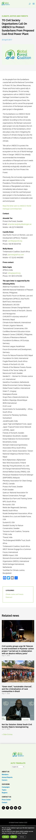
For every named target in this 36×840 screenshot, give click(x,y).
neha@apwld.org (14, 273)
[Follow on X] (3, 807)
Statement (9, 597)
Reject (13, 837)
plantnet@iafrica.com (16, 255)
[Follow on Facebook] (7, 807)
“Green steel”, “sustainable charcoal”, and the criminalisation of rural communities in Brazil (17, 688)
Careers (4, 780)
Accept (5, 837)
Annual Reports (7, 777)
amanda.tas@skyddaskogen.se (19, 224)
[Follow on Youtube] (19, 807)
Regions (4, 793)
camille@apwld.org (15, 241)
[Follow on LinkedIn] (15, 807)
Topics (4, 790)
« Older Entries (7, 734)
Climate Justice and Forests (15, 16)
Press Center (6, 800)
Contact (4, 802)
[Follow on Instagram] (11, 807)
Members (5, 774)
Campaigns (6, 787)
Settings (22, 837)
